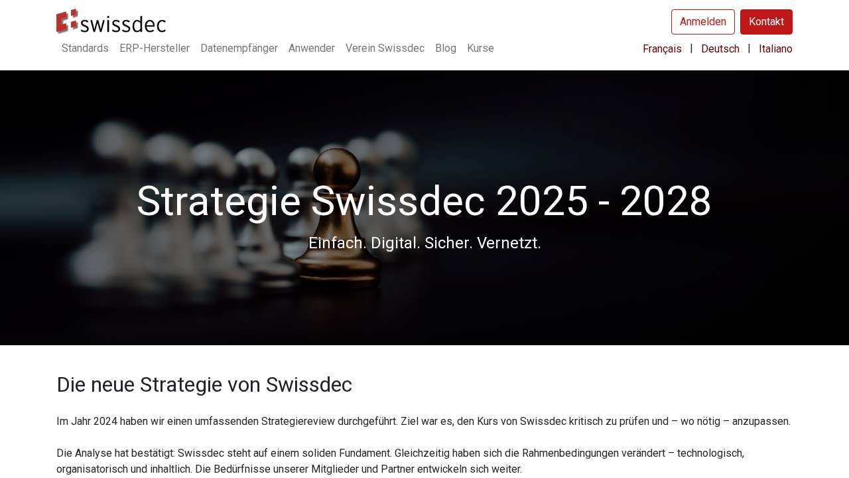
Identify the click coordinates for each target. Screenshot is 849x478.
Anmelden (703, 21)
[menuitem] (85, 48)
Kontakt (766, 21)
